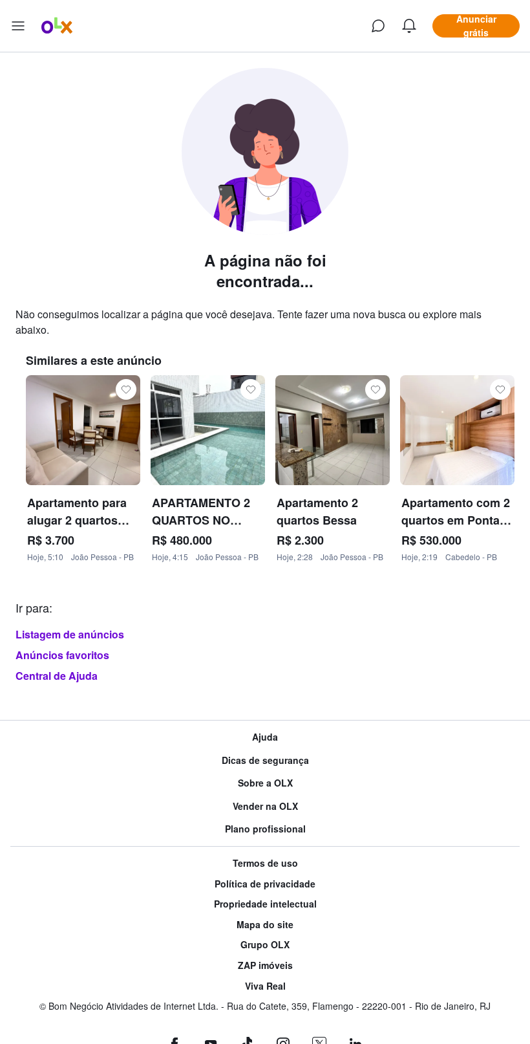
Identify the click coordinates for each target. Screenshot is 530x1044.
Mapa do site (265, 925)
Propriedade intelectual (265, 904)
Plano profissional (265, 829)
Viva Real (265, 986)
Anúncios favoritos (62, 654)
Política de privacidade (265, 884)
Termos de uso (265, 863)
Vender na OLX (265, 806)
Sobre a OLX (265, 783)
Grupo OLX (265, 945)
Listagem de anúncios (70, 634)
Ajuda (265, 737)
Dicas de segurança (265, 760)
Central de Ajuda (57, 675)
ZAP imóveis (265, 965)
